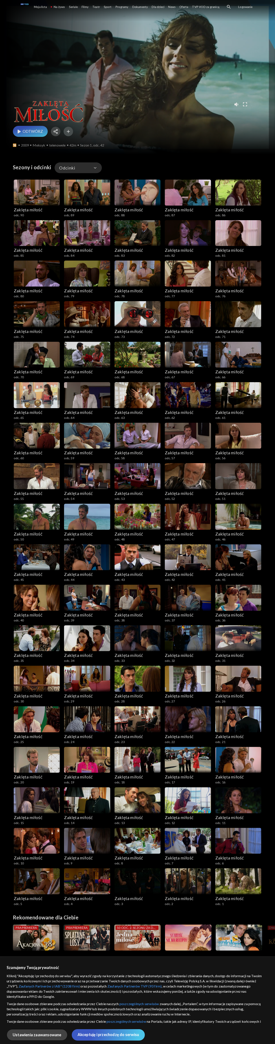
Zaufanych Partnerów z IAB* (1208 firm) (49, 986)
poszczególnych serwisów (139, 1004)
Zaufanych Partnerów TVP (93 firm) (134, 986)
